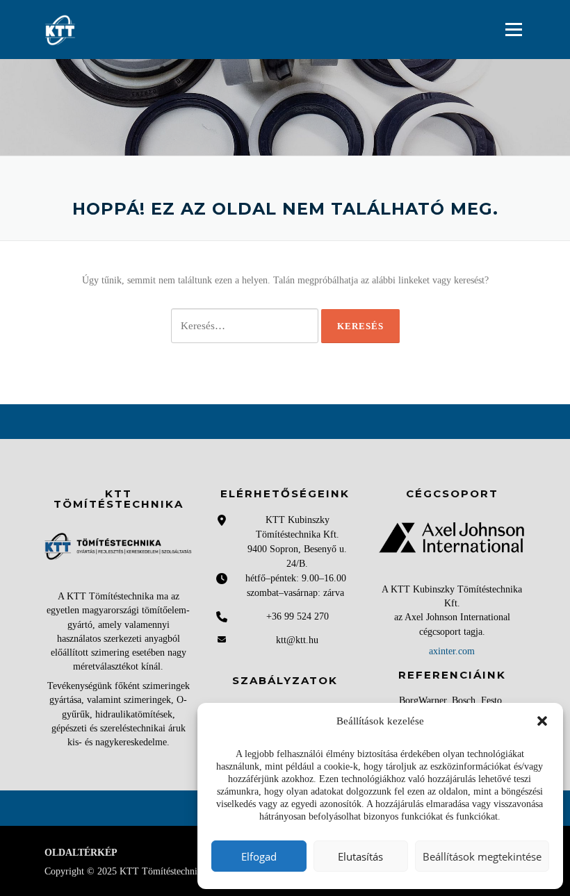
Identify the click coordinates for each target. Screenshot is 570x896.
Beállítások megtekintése (482, 856)
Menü (513, 29)
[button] (542, 721)
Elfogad (259, 856)
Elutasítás (360, 856)
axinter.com (452, 651)
